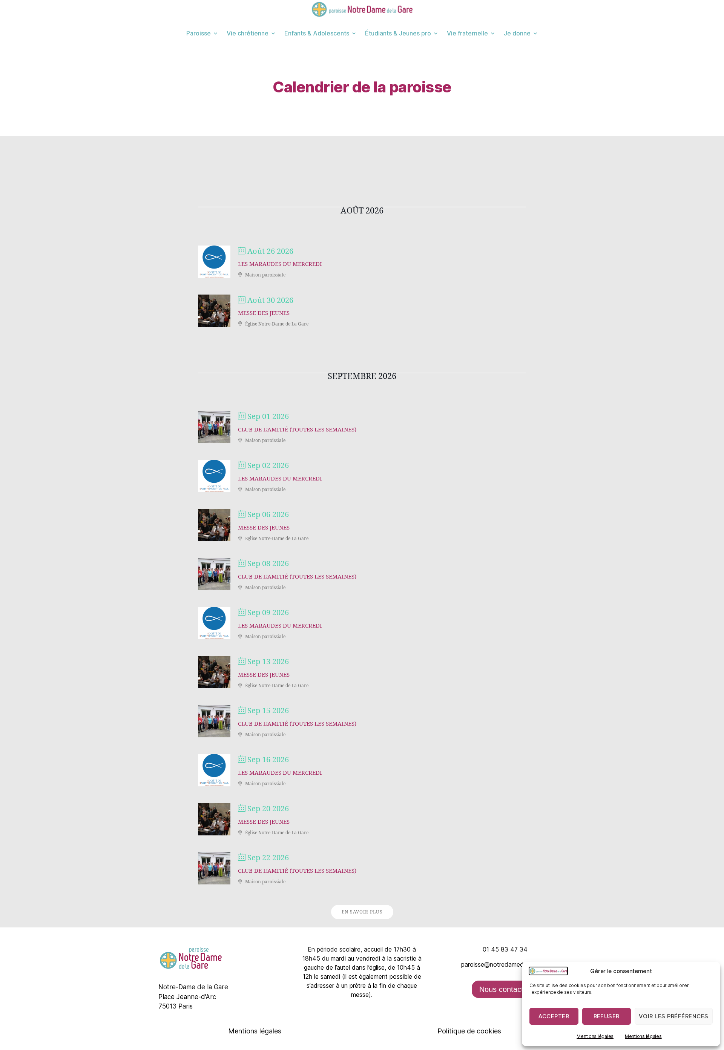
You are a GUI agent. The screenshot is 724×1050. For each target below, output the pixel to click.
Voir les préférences (674, 1016)
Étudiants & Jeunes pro (398, 33)
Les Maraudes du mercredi (280, 264)
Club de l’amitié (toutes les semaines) (297, 429)
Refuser (607, 1016)
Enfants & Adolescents (316, 33)
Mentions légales (595, 1036)
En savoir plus (362, 912)
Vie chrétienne (247, 33)
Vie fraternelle (467, 33)
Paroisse (198, 33)
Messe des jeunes (264, 313)
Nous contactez (505, 989)
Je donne (517, 33)
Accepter (553, 1016)
